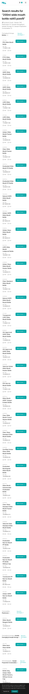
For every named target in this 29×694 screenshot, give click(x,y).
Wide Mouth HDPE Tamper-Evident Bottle (7, 400)
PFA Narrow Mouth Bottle (7, 384)
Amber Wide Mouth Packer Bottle (7, 134)
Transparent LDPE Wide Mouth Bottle (7, 317)
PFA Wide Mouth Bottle (8, 43)
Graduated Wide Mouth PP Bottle (8, 182)
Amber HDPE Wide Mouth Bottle (7, 215)
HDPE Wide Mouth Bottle (7, 73)
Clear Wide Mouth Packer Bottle (7, 151)
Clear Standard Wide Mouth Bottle (8, 283)
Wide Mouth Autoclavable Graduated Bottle (7, 488)
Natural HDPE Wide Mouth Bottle (7, 198)
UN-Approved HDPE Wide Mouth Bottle (7, 334)
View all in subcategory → (20, 34)
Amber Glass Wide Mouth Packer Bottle (7, 266)
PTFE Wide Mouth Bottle (7, 58)
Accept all (15, 691)
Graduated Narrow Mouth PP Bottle (7, 543)
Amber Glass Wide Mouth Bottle (7, 232)
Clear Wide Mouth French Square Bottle (7, 417)
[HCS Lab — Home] (4, 2)
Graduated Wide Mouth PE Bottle (8, 167)
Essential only (6, 691)
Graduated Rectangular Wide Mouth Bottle (7, 469)
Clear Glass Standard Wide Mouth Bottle (7, 434)
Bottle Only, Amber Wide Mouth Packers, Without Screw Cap (8, 675)
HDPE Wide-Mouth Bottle (7, 88)
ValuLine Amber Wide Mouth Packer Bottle (8, 368)
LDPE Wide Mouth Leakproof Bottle (8, 249)
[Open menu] (25, 2)
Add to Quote (20, 41)
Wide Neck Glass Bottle (6, 646)
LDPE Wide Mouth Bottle (7, 103)
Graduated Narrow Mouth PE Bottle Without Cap (7, 561)
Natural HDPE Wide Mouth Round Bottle (7, 300)
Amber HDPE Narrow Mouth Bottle (7, 596)
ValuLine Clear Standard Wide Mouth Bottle (7, 526)
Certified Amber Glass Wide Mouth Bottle (8, 451)
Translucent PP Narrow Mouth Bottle (7, 579)
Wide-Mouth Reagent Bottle (7, 621)
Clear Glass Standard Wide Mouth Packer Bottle (7, 508)
